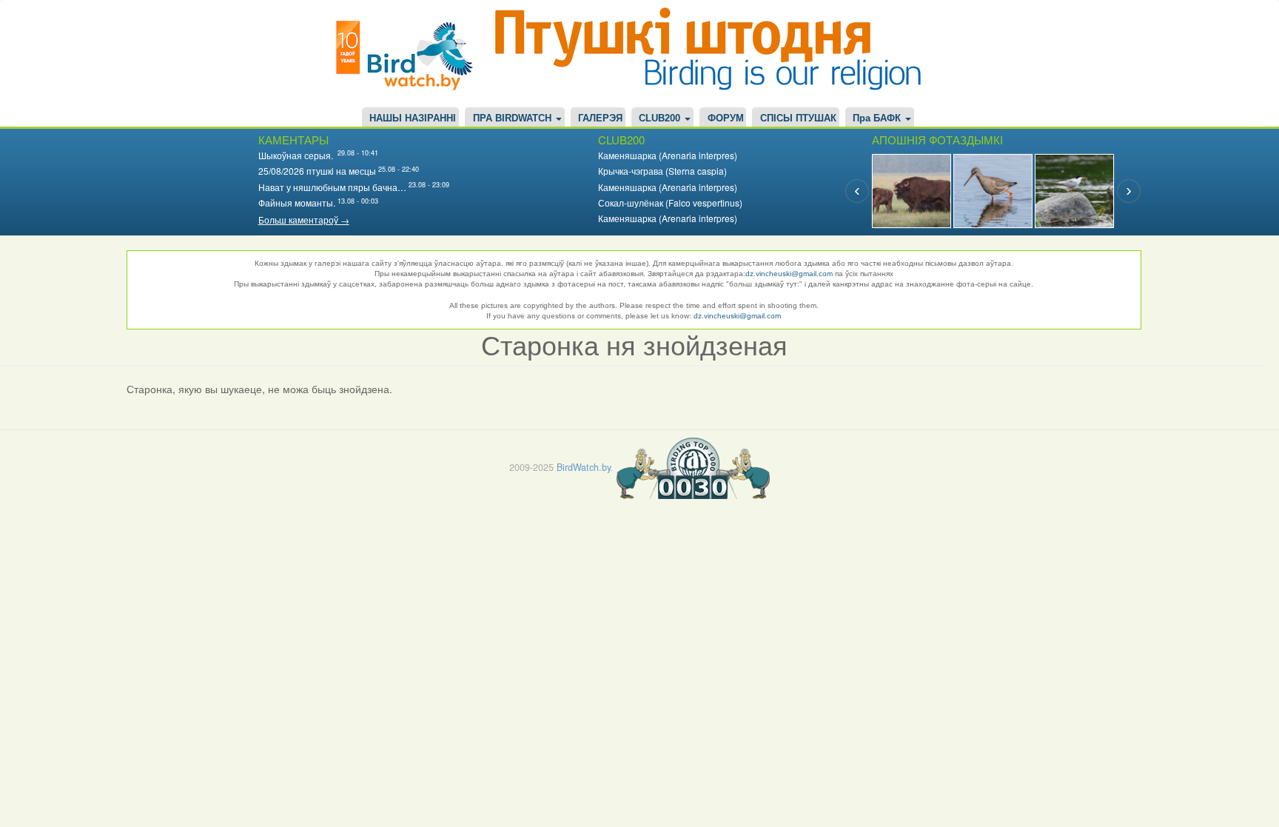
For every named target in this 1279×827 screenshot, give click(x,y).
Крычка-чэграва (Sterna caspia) (662, 170)
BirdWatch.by (584, 467)
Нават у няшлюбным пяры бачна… (332, 187)
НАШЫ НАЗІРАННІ (412, 118)
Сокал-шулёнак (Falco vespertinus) (670, 202)
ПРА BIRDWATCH (513, 118)
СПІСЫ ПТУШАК (798, 118)
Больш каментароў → (303, 219)
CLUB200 (661, 118)
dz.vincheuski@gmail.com (789, 273)
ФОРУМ (726, 118)
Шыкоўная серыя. (296, 155)
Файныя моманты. (296, 202)
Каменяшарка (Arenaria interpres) (667, 155)
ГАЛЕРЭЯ (600, 118)
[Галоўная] (410, 53)
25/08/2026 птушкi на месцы (317, 170)
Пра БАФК (878, 118)
